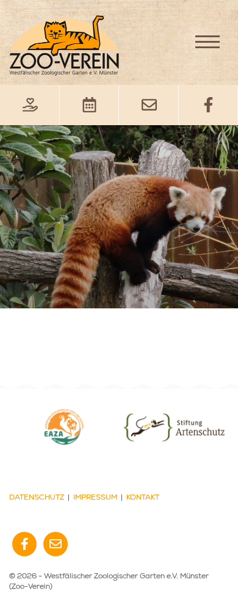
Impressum (95, 497)
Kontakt (142, 497)
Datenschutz (36, 497)
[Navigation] (207, 41)
